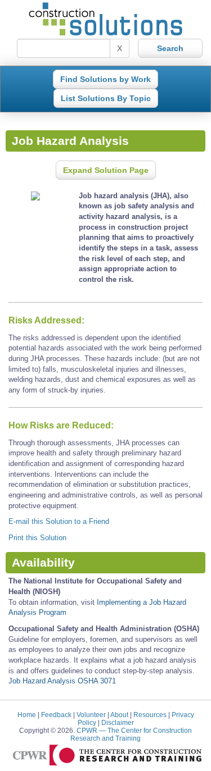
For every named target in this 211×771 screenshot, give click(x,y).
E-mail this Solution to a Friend (58, 521)
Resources (150, 714)
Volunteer (91, 714)
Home (26, 714)
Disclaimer (117, 722)
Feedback (56, 714)
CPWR (131, 734)
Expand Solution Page (106, 170)
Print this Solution (37, 537)
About (119, 714)
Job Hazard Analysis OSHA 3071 (62, 681)
